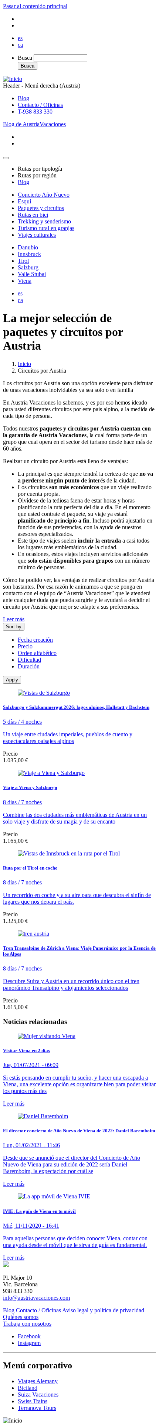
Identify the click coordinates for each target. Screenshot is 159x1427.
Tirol (23, 261)
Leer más (13, 619)
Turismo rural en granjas (46, 228)
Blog (23, 98)
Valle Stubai (32, 274)
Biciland (27, 1388)
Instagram (29, 1343)
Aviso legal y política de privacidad (103, 1310)
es (20, 38)
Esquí (24, 201)
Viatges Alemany (38, 1381)
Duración (29, 666)
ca (20, 45)
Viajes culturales (37, 235)
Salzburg (28, 267)
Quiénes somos (20, 1317)
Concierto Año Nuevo (44, 195)
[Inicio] (12, 79)
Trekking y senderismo (44, 221)
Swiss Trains (32, 1401)
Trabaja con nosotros (27, 1323)
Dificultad (29, 660)
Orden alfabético (37, 653)
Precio (25, 646)
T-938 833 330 (35, 111)
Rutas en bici (33, 215)
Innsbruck (29, 254)
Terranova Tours (37, 1408)
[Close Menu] (6, 158)
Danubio (28, 247)
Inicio (24, 364)
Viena (24, 281)
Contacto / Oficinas (40, 105)
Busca (25, 58)
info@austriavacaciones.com (36, 1298)
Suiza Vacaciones (38, 1394)
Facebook (29, 1336)
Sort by (13, 626)
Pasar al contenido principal (35, 6)
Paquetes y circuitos (41, 208)
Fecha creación (35, 639)
